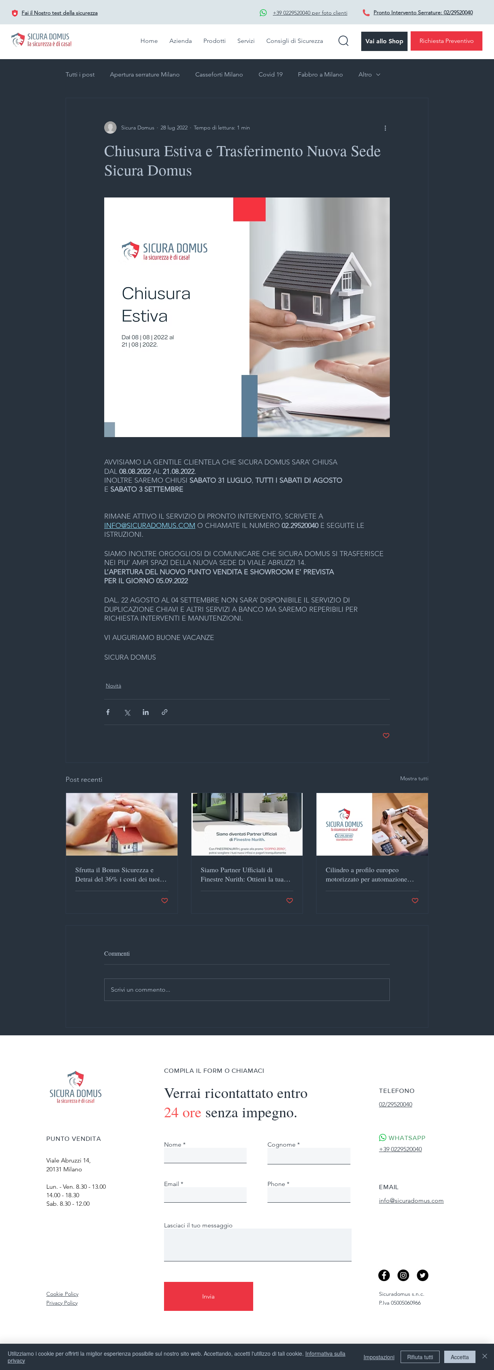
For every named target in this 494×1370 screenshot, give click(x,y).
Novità (113, 685)
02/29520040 (458, 12)
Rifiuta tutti (420, 1357)
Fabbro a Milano (320, 74)
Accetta (460, 1357)
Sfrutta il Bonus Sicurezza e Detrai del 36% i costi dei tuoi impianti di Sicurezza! (117, 874)
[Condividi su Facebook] (108, 712)
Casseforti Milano (219, 74)
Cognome (281, 1145)
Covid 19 (271, 74)
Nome (172, 1145)
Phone (276, 1184)
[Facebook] (384, 1275)
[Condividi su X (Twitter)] (126, 712)
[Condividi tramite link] (164, 712)
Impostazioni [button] (379, 1357)
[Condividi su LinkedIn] (145, 712)
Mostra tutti (414, 778)
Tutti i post (80, 74)
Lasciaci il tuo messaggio (198, 1225)
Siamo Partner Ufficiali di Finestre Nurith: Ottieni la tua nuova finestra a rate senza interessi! (242, 874)
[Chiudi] (484, 1357)
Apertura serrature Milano (145, 74)
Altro (365, 74)
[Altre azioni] (385, 127)
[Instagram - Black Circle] (403, 1275)
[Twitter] (422, 1275)
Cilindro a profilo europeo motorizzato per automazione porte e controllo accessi (366, 874)
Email (171, 1184)
